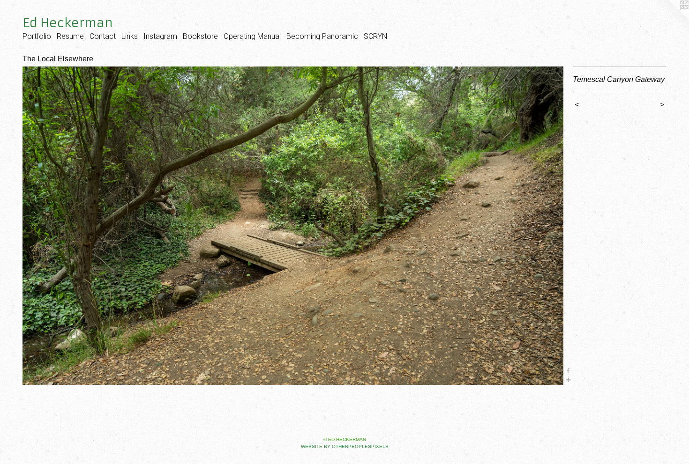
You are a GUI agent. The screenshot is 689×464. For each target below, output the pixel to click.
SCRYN (375, 36)
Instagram (160, 36)
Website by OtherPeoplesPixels (345, 446)
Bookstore (200, 36)
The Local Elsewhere (57, 59)
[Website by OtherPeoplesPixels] (670, 18)
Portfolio (36, 36)
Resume (70, 36)
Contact (103, 36)
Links (129, 36)
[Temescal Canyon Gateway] (292, 225)
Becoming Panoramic (322, 36)
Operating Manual (252, 36)
